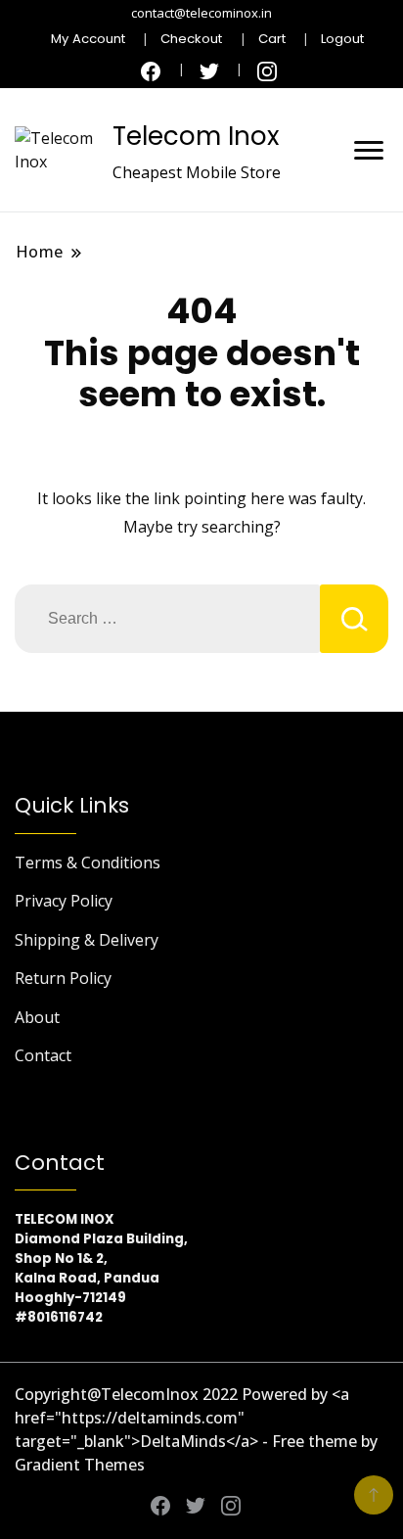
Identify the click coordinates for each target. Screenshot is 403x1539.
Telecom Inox (195, 136)
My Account (88, 38)
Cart (272, 38)
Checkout (191, 38)
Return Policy (63, 978)
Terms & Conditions (87, 862)
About (37, 1017)
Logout (342, 38)
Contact (43, 1055)
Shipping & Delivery (86, 940)
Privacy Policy (63, 900)
